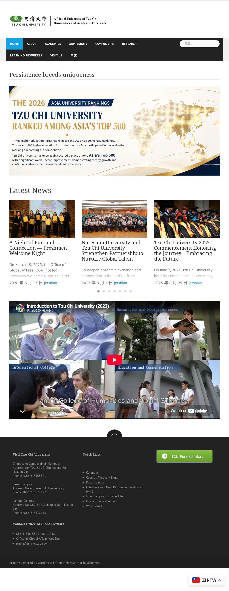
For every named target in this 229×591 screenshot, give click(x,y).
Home (14, 44)
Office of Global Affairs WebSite (38, 539)
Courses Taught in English (103, 477)
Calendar (92, 473)
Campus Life (104, 44)
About (32, 44)
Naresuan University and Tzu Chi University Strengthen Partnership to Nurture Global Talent (112, 251)
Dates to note (95, 482)
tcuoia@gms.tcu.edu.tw (31, 543)
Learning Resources (26, 55)
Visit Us (56, 55)
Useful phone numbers (101, 501)
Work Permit (94, 506)
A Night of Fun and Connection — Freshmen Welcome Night (38, 248)
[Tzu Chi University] (57, 18)
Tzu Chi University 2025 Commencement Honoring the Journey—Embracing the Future (185, 251)
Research (129, 44)
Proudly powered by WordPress (30, 563)
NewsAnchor (74, 563)
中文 (73, 55)
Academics (53, 44)
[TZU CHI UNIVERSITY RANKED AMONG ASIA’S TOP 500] (114, 131)
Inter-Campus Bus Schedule (104, 496)
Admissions (78, 44)
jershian (50, 282)
